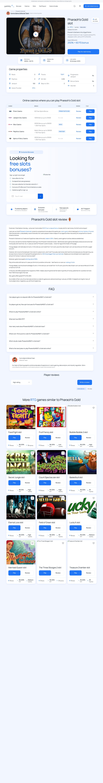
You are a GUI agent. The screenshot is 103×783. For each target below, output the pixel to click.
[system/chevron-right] (40, 196)
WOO (60, 124)
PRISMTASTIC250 (64, 111)
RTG (33, 88)
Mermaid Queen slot (17, 567)
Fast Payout (42, 6)
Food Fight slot (15, 432)
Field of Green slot (47, 522)
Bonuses (18, 6)
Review (78, 111)
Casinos (27, 6)
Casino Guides (53, 6)
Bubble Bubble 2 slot (79, 432)
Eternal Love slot (15, 522)
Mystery (85, 231)
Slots (34, 6)
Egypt (62, 74)
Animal (81, 231)
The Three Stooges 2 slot (50, 567)
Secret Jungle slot (16, 477)
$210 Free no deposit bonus (51, 228)
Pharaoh (91, 231)
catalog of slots (70, 262)
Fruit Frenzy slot (46, 432)
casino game (64, 231)
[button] (51, 297)
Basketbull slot (76, 477)
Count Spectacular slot (49, 477)
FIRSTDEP (62, 131)
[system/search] (74, 6)
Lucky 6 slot (75, 522)
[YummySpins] (9, 6)
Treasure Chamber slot (80, 567)
